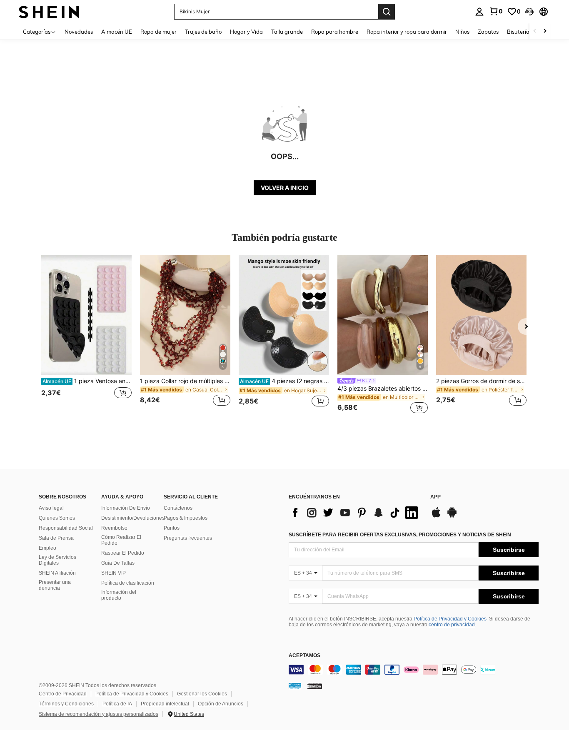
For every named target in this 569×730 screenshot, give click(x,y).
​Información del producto (118, 595)
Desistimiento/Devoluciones (133, 518)
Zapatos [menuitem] (488, 31)
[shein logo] (49, 11)
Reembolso (114, 528)
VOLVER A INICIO (285, 187)
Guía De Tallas (118, 563)
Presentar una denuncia (55, 585)
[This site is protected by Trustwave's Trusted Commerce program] (295, 686)
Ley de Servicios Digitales (57, 560)
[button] (529, 12)
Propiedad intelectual (165, 704)
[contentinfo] (414, 670)
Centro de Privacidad (63, 694)
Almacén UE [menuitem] (116, 31)
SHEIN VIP (113, 573)
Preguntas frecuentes (188, 538)
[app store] (436, 516)
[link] (496, 11)
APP (435, 497)
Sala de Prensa (56, 538)
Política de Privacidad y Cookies (450, 619)
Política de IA (117, 704)
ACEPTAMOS (304, 655)
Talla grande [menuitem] (287, 31)
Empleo (47, 548)
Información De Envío (125, 508)
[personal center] (479, 12)
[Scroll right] (545, 31)
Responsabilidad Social (66, 528)
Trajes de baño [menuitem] (203, 31)
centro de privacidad (452, 625)
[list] (355, 512)
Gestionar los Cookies (202, 694)
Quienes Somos (57, 518)
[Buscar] (386, 12)
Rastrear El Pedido (122, 553)
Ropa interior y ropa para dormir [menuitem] (407, 31)
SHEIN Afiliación (57, 573)
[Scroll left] (535, 31)
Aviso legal (51, 508)
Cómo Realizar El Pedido (121, 540)
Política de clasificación (127, 583)
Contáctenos (178, 508)
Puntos (172, 528)
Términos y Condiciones (66, 704)
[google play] (452, 516)
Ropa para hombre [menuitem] (334, 31)
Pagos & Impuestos (185, 518)
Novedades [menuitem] (79, 31)
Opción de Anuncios (220, 704)
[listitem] (86, 335)
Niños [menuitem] (462, 31)
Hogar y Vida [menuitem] (246, 31)
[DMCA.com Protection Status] (314, 686)
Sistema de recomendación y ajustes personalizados (98, 714)
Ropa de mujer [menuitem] (158, 31)
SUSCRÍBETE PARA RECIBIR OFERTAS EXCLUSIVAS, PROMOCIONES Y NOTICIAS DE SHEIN (400, 535)
